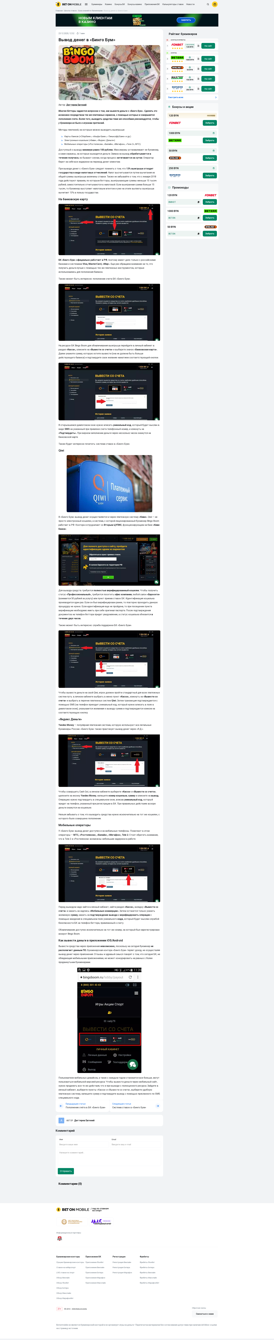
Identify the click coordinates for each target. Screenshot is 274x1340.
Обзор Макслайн (63, 1293)
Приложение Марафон (95, 1278)
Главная (59, 11)
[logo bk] (174, 123)
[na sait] (208, 46)
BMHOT (172, 202)
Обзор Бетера (62, 1288)
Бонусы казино (135, 4)
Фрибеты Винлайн (147, 1273)
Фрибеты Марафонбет (149, 1283)
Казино (108, 4)
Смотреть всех (175, 97)
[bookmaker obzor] (198, 46)
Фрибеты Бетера (147, 1267)
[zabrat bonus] (210, 123)
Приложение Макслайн (95, 1283)
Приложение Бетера (94, 1273)
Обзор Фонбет (62, 1283)
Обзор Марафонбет (64, 1298)
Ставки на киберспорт (66, 1267)
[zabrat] (210, 202)
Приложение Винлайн (94, 1267)
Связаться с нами (205, 1314)
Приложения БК (152, 4)
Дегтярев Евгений (76, 104)
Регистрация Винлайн (122, 1262)
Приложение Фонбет (94, 1262)
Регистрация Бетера (121, 1267)
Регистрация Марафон (122, 1273)
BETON (172, 218)
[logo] (68, 4)
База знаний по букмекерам (90, 11)
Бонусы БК (120, 4)
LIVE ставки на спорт (65, 1273)
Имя (61, 1139)
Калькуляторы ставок (173, 4)
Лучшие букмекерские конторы (70, 1262)
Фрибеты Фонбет (147, 1262)
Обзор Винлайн (63, 1278)
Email (114, 1139)
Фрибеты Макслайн (148, 1278)
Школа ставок (70, 11)
